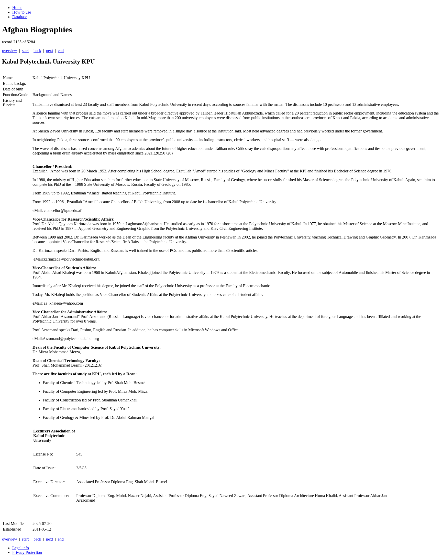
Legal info (20, 548)
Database (19, 17)
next (49, 50)
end (61, 50)
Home (17, 7)
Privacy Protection (27, 552)
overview (9, 50)
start (25, 50)
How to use (21, 12)
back (37, 50)
